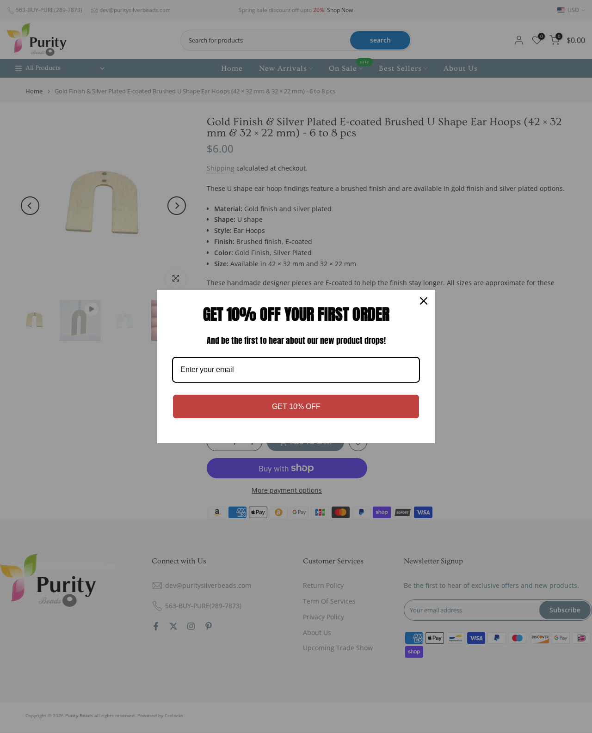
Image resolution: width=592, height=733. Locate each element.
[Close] (424, 301)
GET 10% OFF (296, 406)
